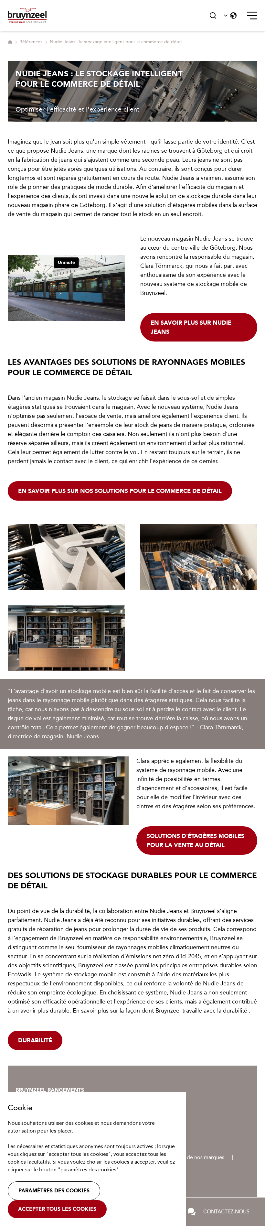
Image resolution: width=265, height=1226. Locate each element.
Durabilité (35, 1040)
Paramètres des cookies (54, 1191)
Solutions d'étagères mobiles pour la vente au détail (195, 840)
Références (30, 42)
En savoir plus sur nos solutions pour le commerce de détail (120, 490)
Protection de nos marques (192, 1157)
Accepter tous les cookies (57, 1209)
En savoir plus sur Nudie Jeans (191, 327)
